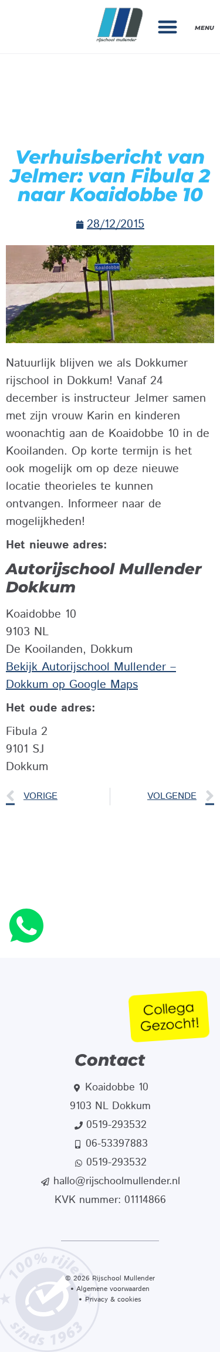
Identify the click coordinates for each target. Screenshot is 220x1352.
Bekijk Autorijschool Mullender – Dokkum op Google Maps (91, 676)
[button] (168, 26)
